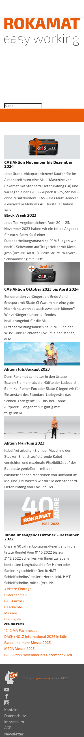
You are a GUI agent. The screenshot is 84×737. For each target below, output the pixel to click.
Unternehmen (15, 595)
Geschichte (13, 607)
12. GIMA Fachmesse (20, 630)
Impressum (14, 721)
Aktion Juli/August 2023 (27, 369)
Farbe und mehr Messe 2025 (27, 642)
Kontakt (11, 709)
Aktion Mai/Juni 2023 (24, 443)
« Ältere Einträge (18, 588)
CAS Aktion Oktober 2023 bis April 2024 (41, 289)
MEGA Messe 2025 (19, 648)
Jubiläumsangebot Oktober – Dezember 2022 (41, 536)
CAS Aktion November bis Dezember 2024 (38, 164)
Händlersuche (20, 119)
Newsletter (14, 734)
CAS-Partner (14, 601)
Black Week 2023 (20, 215)
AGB (8, 727)
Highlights (12, 619)
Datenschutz (15, 715)
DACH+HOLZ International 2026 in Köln (35, 636)
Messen (10, 613)
